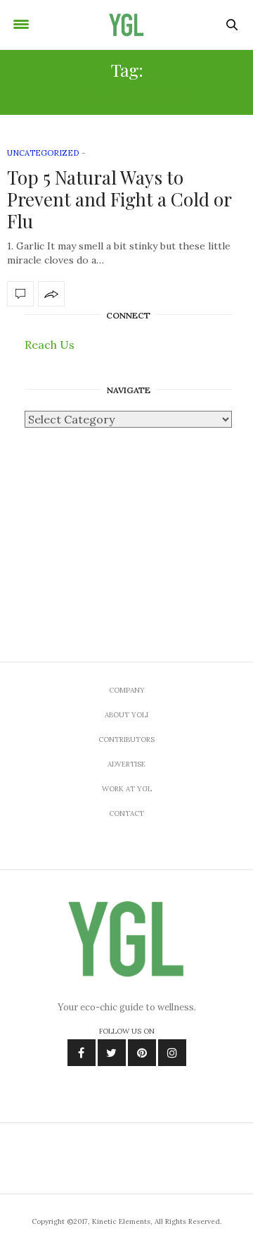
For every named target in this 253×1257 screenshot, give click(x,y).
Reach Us (49, 345)
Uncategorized (43, 153)
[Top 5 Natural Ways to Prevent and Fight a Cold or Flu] (20, 293)
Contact (126, 813)
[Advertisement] (126, 530)
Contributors (126, 739)
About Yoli (126, 714)
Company (127, 690)
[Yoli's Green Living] (126, 25)
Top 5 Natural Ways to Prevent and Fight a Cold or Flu (119, 199)
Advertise (126, 764)
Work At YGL (127, 788)
